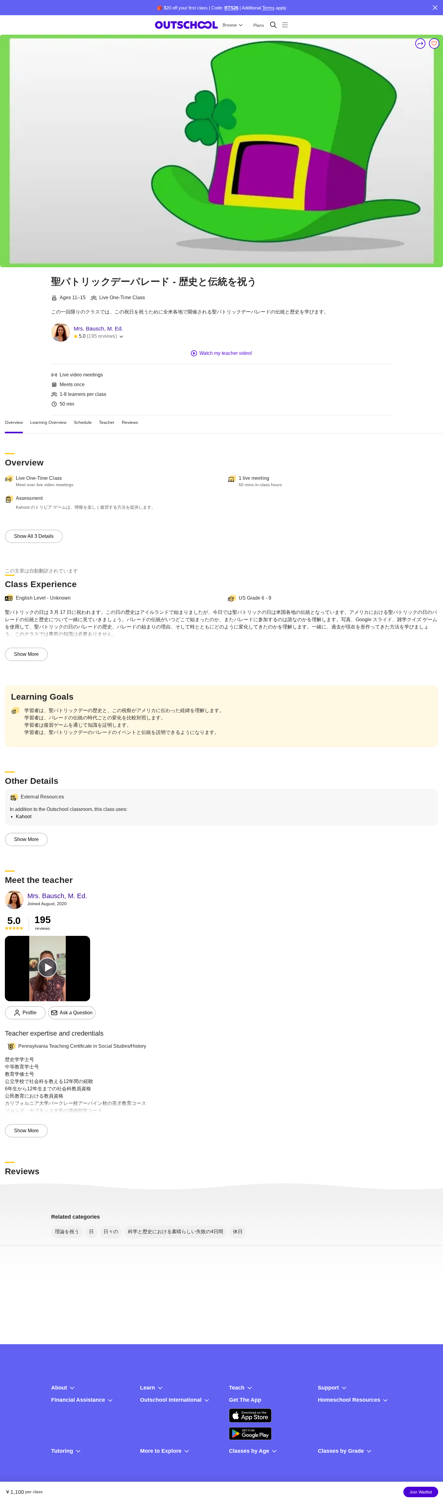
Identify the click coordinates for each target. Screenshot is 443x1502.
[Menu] (285, 25)
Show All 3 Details (34, 536)
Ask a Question (76, 1012)
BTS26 (231, 7)
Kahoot (23, 816)
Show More (26, 654)
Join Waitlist (421, 1492)
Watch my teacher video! (225, 353)
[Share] (420, 43)
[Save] (434, 43)
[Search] (273, 25)
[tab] (14, 422)
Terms (268, 7)
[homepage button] (186, 25)
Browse (230, 24)
